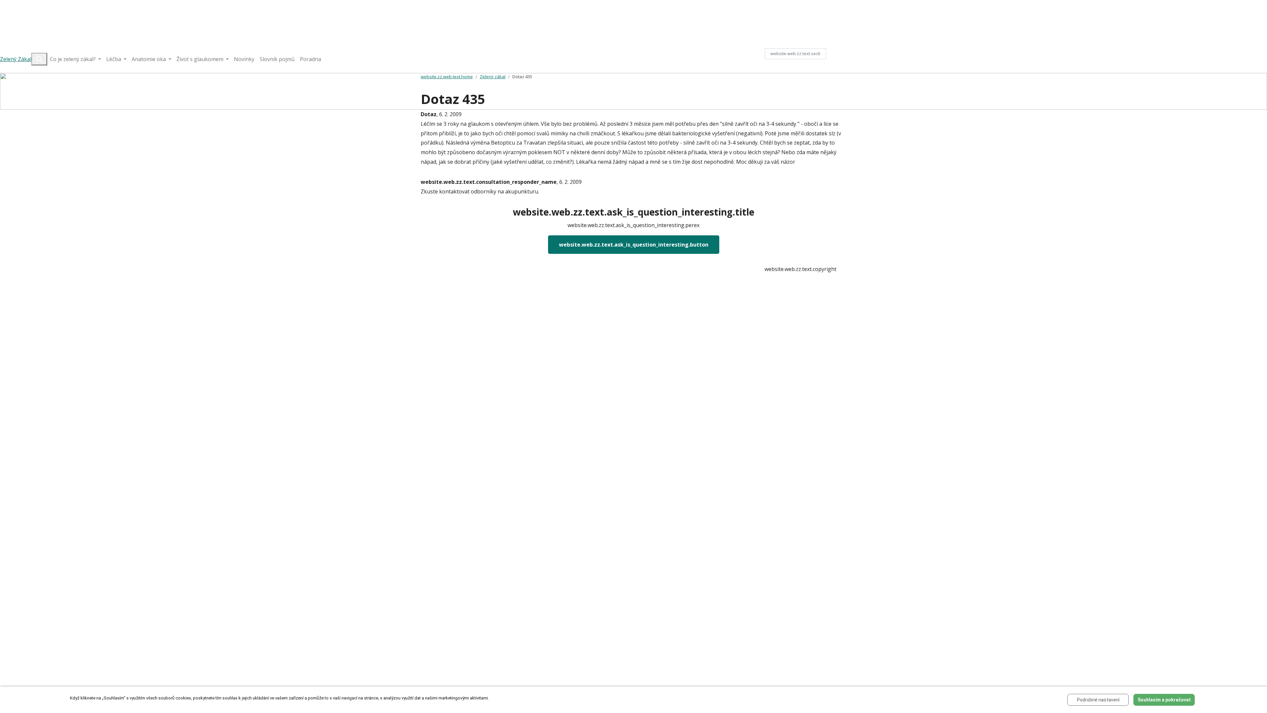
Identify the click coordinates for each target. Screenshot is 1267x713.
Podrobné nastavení (1098, 699)
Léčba (114, 59)
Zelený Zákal (15, 59)
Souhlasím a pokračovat (1164, 699)
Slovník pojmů (277, 59)
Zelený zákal (492, 77)
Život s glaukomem (201, 59)
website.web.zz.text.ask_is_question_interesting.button (633, 244)
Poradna (310, 59)
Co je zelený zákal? (73, 59)
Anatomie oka (149, 59)
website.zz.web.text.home (447, 77)
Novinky (244, 59)
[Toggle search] (39, 59)
